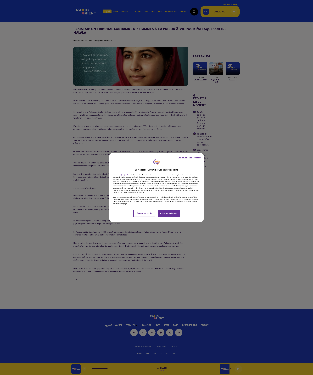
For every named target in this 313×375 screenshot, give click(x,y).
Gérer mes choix (144, 213)
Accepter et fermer (168, 213)
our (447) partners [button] (125, 175)
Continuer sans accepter (189, 157)
